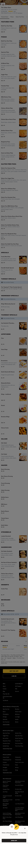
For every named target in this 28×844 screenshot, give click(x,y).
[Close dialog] (24, 828)
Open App (14, 840)
